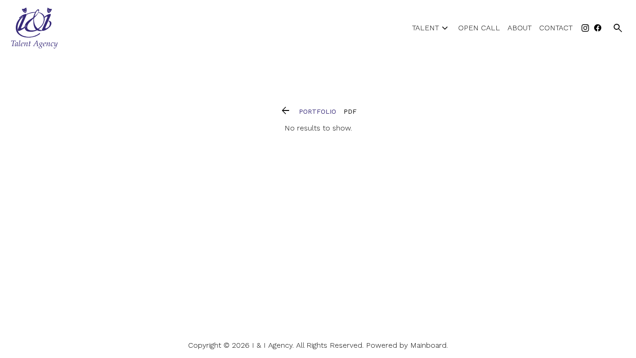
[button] (285, 111)
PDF (350, 111)
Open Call (479, 28)
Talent (431, 28)
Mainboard (428, 345)
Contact (556, 28)
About (519, 28)
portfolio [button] (317, 111)
